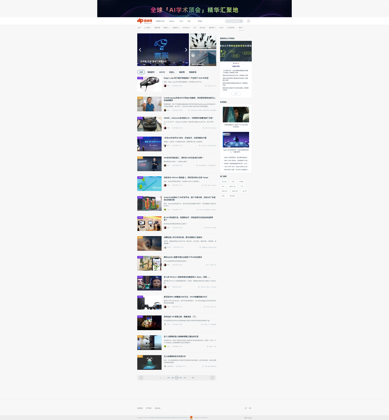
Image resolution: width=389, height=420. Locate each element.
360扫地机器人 (203, 165)
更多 (236, 94)
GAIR (181, 21)
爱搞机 (200, 21)
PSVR (208, 307)
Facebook (213, 210)
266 (181, 378)
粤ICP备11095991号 (182, 417)
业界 (139, 27)
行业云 (221, 27)
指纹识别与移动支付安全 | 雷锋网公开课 (235, 75)
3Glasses (213, 128)
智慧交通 (206, 31)
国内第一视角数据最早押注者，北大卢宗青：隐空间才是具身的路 (244, 163)
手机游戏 (232, 196)
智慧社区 (212, 31)
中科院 (241, 181)
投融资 (176, 31)
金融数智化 (159, 31)
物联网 (232, 31)
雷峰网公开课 (160, 21)
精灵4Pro (213, 366)
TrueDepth (213, 287)
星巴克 (214, 227)
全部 (141, 72)
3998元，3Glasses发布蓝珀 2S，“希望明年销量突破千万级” (188, 118)
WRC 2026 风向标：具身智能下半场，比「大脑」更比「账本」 (244, 160)
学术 (145, 31)
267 (185, 378)
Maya (208, 287)
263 (168, 378)
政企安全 (202, 27)
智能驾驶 (157, 27)
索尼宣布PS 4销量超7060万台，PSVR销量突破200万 (185, 297)
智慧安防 (193, 31)
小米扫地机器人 (212, 165)
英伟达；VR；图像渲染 (210, 324)
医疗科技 (186, 27)
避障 (209, 366)
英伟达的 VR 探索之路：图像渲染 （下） (180, 317)
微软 (206, 128)
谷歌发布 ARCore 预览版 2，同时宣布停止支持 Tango (186, 178)
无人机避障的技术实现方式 (175, 356)
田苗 (168, 85)
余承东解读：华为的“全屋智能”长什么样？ (159, 61)
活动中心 (172, 21)
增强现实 (207, 210)
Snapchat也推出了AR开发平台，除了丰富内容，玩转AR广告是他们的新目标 (190, 198)
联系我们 (140, 408)
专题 (189, 21)
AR (215, 86)
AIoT (240, 27)
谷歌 (205, 185)
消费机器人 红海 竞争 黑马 (209, 247)
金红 (168, 110)
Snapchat (201, 210)
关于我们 (149, 408)
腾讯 (212, 265)
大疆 (206, 366)
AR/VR (162, 72)
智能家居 (249, 31)
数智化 (166, 27)
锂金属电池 (213, 110)
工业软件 (219, 31)
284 (193, 378)
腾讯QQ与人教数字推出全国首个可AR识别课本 (183, 257)
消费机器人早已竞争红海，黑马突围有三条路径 (183, 237)
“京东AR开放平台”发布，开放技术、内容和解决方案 (185, 138)
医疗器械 (182, 31)
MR (209, 128)
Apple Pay (232, 186)
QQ (215, 265)
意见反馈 (157, 408)
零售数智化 (151, 31)
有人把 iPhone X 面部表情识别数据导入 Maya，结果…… (187, 277)
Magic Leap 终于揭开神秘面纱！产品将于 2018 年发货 (186, 78)
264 (173, 378)
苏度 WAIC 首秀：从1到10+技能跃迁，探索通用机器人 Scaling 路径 (245, 169)
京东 (202, 145)
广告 (241, 186)
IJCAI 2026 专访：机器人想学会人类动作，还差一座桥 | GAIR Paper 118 (247, 166)
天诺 (168, 209)
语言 (215, 346)
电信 (223, 196)
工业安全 (225, 31)
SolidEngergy (194, 110)
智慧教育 (199, 31)
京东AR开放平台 (211, 145)
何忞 (168, 324)
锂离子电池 (206, 110)
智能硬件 (238, 31)
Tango (209, 185)
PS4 (215, 307)
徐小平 (245, 191)
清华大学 (224, 191)
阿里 (208, 227)
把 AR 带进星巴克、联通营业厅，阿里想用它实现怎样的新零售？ (188, 218)
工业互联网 (230, 27)
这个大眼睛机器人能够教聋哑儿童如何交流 (181, 336)
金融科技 (175, 27)
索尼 (212, 307)
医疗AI (171, 31)
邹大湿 (169, 247)
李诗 (168, 145)
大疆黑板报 (170, 366)
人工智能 (147, 27)
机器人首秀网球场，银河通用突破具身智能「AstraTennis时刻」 (244, 157)
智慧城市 (212, 27)
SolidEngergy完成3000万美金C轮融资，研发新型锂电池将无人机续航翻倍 (190, 99)
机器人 (243, 31)
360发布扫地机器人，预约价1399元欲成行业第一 (184, 158)
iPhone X (203, 287)
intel (223, 186)
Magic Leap (210, 86)
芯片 (194, 27)
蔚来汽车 (235, 191)
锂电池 (201, 110)
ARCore (214, 185)
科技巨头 (167, 31)
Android (224, 181)
